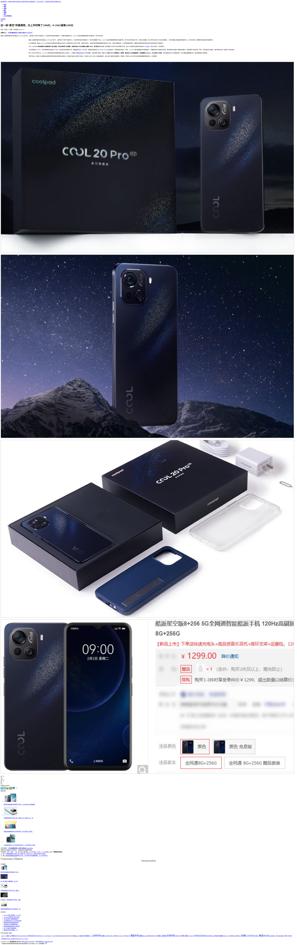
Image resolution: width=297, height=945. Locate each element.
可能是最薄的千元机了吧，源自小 (10, 890)
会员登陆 (3, 19)
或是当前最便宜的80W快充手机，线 (10, 909)
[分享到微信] (5, 788)
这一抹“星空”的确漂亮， (10, 928)
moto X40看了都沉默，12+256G (12, 915)
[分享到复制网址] (16, 788)
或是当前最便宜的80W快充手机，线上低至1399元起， (18, 831)
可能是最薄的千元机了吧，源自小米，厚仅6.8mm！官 (18, 818)
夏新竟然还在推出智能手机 (11, 922)
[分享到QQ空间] (10, 788)
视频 (5, 12)
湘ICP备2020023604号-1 (28, 941)
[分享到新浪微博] (7, 788)
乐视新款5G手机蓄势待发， (11, 924)
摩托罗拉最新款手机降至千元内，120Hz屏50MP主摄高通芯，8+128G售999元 (27, 855)
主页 (8, 852)
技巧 (5, 14)
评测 (5, 8)
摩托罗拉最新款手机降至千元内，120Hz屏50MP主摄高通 (19, 804)
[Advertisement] (14, 50)
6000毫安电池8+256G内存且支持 (12, 920)
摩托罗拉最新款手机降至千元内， (10, 872)
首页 (5, 4)
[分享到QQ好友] (13, 788)
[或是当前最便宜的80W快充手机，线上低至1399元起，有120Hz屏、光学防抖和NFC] (4, 906)
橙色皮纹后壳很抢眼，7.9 (11, 930)
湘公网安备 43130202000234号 (44, 941)
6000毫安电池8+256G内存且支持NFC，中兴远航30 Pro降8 (19, 845)
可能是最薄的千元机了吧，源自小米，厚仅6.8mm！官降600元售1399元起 (25, 853)
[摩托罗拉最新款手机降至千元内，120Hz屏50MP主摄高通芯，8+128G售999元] (4, 869)
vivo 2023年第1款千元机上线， (12, 917)
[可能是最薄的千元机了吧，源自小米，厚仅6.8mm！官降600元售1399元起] (4, 887)
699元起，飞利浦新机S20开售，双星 (10, 899)
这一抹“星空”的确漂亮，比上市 (9, 881)
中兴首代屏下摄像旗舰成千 (11, 919)
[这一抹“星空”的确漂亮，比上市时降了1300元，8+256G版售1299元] (4, 878)
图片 (5, 10)
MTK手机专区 (8, 16)
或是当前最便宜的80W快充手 (12, 926)
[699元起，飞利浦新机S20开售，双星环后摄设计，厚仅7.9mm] (4, 896)
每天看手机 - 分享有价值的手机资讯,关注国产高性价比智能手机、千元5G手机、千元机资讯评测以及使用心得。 (31, 1)
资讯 (5, 6)
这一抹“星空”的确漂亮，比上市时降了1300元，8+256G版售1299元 (34, 852)
